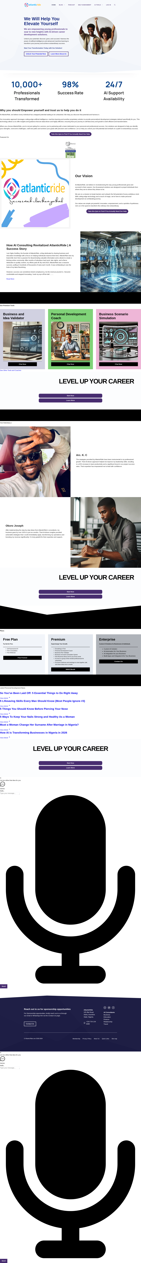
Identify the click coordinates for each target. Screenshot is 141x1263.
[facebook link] (113, 1007)
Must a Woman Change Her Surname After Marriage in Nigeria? (39, 724)
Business (107, 1015)
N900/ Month (70, 669)
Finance (106, 1019)
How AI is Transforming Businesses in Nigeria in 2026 (33, 732)
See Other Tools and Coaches (10, 370)
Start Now (70, 395)
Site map (114, 1038)
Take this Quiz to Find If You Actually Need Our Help (70, 134)
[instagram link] (105, 1007)
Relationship (108, 1022)
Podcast (71, 5)
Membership (76, 1038)
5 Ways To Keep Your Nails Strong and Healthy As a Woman (37, 716)
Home (54, 5)
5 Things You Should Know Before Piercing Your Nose (34, 708)
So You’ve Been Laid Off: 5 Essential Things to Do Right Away (39, 693)
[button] (65, 4)
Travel (106, 1024)
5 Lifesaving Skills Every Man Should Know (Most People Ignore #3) (42, 701)
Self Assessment (84, 5)
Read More (10, 279)
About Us (96, 1038)
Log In (108, 5)
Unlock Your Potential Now (36, 54)
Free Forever (22, 658)
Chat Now (22, 364)
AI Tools (97, 5)
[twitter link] (109, 1007)
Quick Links (105, 1038)
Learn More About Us (59, 54)
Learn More (70, 400)
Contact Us (118, 661)
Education (107, 1017)
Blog (61, 5)
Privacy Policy (87, 1038)
